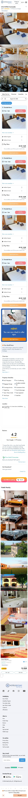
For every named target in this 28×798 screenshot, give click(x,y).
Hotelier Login (5, 731)
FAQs (4, 725)
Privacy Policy (16, 792)
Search (21, 479)
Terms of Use (5, 744)
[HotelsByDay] (6, 3)
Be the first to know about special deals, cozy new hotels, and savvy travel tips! (14, 756)
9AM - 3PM (7, 672)
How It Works (5, 698)
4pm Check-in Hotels (7, 705)
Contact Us (22, 471)
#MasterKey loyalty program (18, 450)
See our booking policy (19, 452)
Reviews (4, 723)
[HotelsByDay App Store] (7, 777)
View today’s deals (6, 703)
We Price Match (6, 747)
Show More (20, 672)
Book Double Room (14, 153)
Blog (3, 727)
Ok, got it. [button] (20, 795)
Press (4, 718)
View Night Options (14, 339)
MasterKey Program (7, 701)
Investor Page (5, 720)
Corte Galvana (4, 659)
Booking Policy (6, 742)
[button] (26, 2)
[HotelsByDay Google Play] (18, 777)
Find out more (21, 462)
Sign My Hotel (5, 729)
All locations (5, 709)
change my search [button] (16, 2)
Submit (22, 760)
